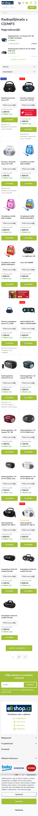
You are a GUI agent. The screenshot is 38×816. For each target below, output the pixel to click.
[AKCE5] (28, 310)
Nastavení (19, 794)
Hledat (32, 7)
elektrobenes (21, 725)
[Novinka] (9, 86)
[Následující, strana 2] (19, 656)
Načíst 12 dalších (17, 648)
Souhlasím (19, 801)
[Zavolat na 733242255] (23, 3)
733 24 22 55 (20, 722)
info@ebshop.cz (21, 718)
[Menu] (35, 2)
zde (29, 789)
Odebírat (30, 685)
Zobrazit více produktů (18, 59)
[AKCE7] (28, 86)
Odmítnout (19, 810)
